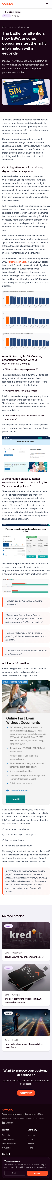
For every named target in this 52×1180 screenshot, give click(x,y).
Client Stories (8, 1139)
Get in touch (26, 1093)
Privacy (31, 1144)
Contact (31, 1139)
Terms (30, 1148)
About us (31, 1135)
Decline (15, 1173)
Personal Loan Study (17, 262)
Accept (37, 1173)
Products (6, 1135)
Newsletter (6, 1148)
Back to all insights (13, 12)
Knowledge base (9, 1144)
